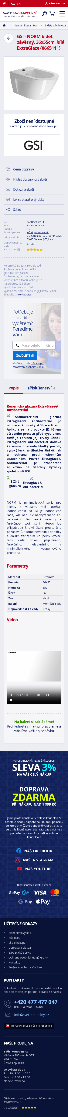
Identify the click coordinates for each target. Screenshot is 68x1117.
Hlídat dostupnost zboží (30, 179)
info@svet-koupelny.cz (31, 1014)
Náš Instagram (38, 859)
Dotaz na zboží (23, 189)
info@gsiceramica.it (38, 232)
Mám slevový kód (19, 933)
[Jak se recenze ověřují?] (18, 249)
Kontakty (14, 962)
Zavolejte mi (25, 355)
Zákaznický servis (19, 952)
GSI (29, 229)
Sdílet (17, 209)
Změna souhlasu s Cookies (25, 967)
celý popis (24, 294)
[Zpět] (8, 38)
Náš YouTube (38, 868)
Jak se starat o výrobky (28, 199)
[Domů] (6, 3)
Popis (13, 388)
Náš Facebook (38, 850)
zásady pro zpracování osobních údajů (28, 365)
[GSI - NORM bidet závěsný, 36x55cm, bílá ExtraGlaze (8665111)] (34, 83)
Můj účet (14, 937)
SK (19, 3)
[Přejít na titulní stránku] (20, 14)
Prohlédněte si (18, 726)
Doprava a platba (19, 947)
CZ (13, 3)
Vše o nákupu (17, 942)
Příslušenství (41, 388)
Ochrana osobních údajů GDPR (28, 957)
